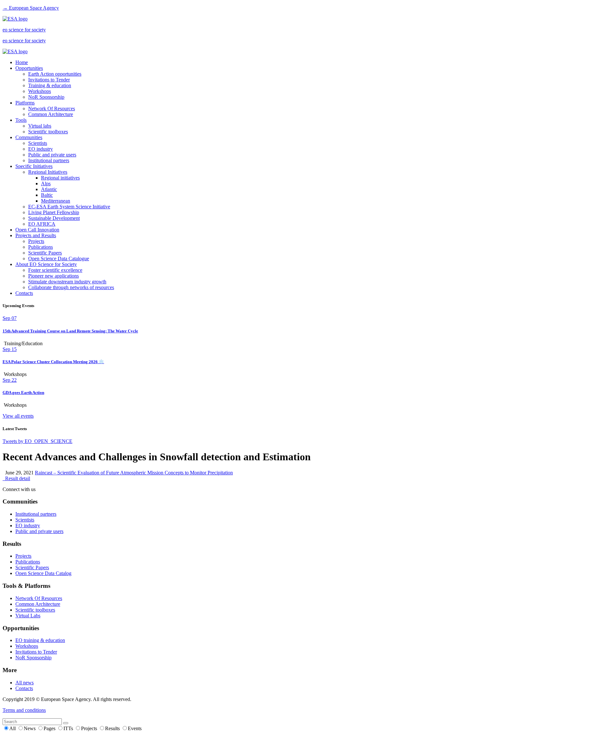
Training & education (49, 85)
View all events (18, 416)
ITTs (68, 728)
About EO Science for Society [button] (46, 264)
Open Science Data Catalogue (58, 258)
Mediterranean (55, 201)
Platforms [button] (25, 102)
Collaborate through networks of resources (71, 287)
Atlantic (49, 189)
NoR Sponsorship (46, 97)
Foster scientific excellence (55, 270)
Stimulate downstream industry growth (67, 281)
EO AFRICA (41, 224)
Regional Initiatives (47, 172)
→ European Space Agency (31, 8)
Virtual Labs (27, 615)
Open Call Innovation (37, 229)
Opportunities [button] (29, 68)
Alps (46, 183)
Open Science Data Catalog (43, 573)
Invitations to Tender (49, 79)
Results (113, 728)
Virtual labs (39, 126)
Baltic (47, 195)
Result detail (16, 478)
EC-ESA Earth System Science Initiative (69, 206)
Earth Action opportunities (54, 74)
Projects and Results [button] (35, 235)
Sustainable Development (54, 218)
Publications (40, 247)
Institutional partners (48, 160)
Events (135, 728)
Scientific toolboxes (48, 131)
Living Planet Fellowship (53, 212)
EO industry (40, 149)
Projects (36, 241)
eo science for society (24, 29)
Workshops (39, 91)
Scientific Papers (45, 252)
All (13, 728)
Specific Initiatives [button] (34, 166)
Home (21, 62)
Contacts (24, 293)
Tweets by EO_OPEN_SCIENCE (37, 441)
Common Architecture (50, 114)
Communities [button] (28, 137)
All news (24, 682)
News (30, 728)
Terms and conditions (24, 710)
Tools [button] (21, 120)
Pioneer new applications (53, 276)
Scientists (37, 143)
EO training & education (40, 640)
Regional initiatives (60, 177)
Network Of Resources (51, 108)
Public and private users (52, 154)
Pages (50, 728)
